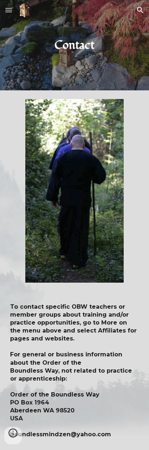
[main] (74, 45)
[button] (8, 10)
